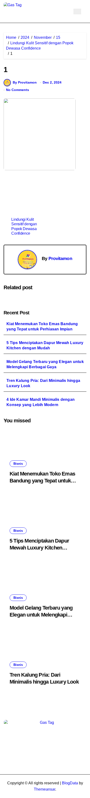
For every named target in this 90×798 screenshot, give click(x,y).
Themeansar (44, 789)
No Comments (17, 90)
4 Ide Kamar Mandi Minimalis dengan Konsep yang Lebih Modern (40, 402)
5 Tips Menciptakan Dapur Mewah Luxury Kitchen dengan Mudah (44, 345)
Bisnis (18, 463)
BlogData (70, 783)
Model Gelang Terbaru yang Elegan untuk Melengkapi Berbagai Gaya (45, 364)
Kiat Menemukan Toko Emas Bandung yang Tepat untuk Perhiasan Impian (42, 326)
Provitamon (60, 258)
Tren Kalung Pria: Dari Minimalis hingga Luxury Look (43, 383)
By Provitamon (25, 82)
